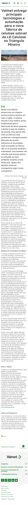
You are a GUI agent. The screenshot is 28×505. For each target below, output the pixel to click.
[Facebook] (2, 480)
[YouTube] (16, 480)
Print (4, 436)
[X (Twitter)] (9, 480)
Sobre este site (5, 488)
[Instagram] (6, 480)
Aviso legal (4, 490)
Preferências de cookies (7, 496)
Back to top (23, 448)
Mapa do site (4, 486)
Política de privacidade (7, 494)
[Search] (21, 3)
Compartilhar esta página (7, 446)
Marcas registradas (6, 492)
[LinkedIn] (12, 480)
